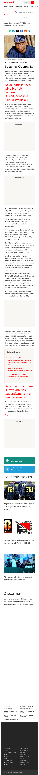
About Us (7, 706)
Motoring (6, 756)
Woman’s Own (24, 762)
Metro (33, 6)
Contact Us (8, 709)
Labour (6, 750)
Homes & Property (25, 737)
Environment (24, 729)
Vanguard (8, 415)
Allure (6, 727)
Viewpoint (23, 760)
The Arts (22, 752)
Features (23, 731)
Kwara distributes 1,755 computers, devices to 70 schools (20, 369)
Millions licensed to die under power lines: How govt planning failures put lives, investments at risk (19, 361)
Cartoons (23, 754)
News (11, 6)
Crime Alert (7, 735)
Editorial (6, 737)
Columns (6, 733)
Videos (22, 758)
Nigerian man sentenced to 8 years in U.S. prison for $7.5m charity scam (19, 506)
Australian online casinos (26, 716)
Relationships (8, 760)
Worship (22, 764)
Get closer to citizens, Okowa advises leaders (19, 391)
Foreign (22, 733)
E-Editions (18, 6)
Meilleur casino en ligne (27, 712)
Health (22, 735)
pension (22, 743)
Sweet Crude (24, 748)
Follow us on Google (24, 12)
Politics (26, 6)
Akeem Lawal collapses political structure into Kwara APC (18, 578)
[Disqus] (19, 633)
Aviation (6, 729)
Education (7, 741)
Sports (6, 764)
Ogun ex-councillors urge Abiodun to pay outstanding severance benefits (18, 376)
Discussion (7, 739)
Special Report (8, 762)
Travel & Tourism (25, 756)
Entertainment (24, 727)
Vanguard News (9, 2)
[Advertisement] (19, 137)
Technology (24, 750)
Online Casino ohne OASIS (11, 712)
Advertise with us (26, 706)
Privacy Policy (25, 709)
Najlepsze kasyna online (10, 716)
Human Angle (24, 739)
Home (6, 6)
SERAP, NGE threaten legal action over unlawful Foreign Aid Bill (19, 541)
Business (6, 731)
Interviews (7, 748)
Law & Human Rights (10, 752)
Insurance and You (26, 741)
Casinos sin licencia (11, 719)
